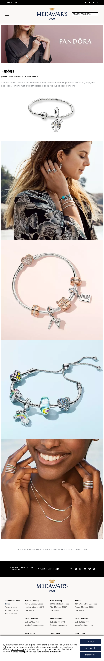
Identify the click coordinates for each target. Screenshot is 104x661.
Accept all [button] (90, 648)
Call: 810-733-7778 (57, 622)
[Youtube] (85, 569)
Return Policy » (11, 614)
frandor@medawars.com (34, 625)
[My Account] (98, 2)
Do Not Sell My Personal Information (43, 652)
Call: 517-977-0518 (32, 622)
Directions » (29, 610)
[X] (76, 569)
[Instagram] (80, 569)
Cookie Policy (17, 652)
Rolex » (8, 604)
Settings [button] (90, 642)
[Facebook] (71, 569)
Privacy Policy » (11, 610)
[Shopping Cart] (94, 2)
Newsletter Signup (46, 569)
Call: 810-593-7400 (82, 622)
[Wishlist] (90, 2)
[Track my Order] (86, 2)
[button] (7, 14)
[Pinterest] (89, 569)
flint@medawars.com (58, 625)
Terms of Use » (11, 607)
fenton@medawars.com (84, 625)
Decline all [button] (90, 655)
